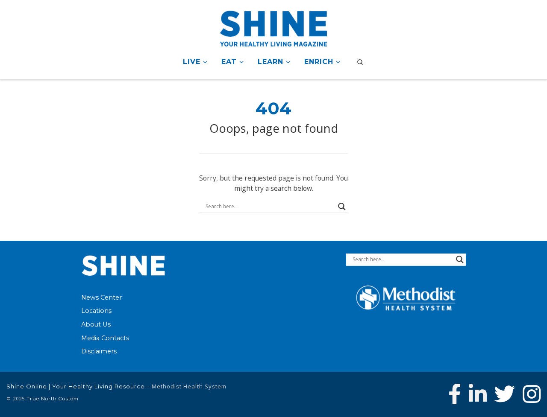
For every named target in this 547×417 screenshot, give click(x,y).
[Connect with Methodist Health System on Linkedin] (478, 394)
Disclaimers (99, 351)
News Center (101, 297)
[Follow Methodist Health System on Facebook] (454, 394)
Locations (96, 311)
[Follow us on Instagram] (532, 394)
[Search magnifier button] (342, 207)
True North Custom (52, 399)
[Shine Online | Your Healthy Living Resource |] (273, 27)
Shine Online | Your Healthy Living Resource (75, 386)
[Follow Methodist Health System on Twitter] (504, 394)
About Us (96, 324)
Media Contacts (105, 338)
